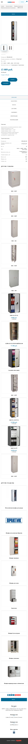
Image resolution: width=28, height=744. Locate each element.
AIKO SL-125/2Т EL (14, 420)
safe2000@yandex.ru (14, 724)
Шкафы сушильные (14, 658)
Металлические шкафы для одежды (14, 508)
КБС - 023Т (14, 395)
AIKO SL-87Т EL (14, 315)
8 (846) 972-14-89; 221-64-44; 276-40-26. (14, 717)
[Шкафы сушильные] (14, 646)
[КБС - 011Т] (14, 179)
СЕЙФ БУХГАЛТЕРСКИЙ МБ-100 (14, 343)
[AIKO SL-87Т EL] (14, 303)
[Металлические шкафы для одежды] (14, 496)
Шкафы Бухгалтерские (14, 633)
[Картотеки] (14, 596)
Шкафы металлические (18, 6)
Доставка (14, 108)
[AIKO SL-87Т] (14, 436)
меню (13, 14)
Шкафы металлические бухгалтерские (8, 7)
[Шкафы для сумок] (14, 571)
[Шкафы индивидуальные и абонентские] (14, 671)
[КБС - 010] (14, 279)
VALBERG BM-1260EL (14, 370)
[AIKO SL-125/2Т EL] (14, 408)
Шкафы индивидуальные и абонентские (14, 683)
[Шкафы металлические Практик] (14, 521)
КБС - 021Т (14, 476)
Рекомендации (14, 119)
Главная (2, 6)
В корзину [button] (5, 83)
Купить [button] (12, 79)
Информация (14, 116)
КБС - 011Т (14, 191)
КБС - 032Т (14, 265)
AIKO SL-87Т (14, 448)
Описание (14, 97)
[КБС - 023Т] (14, 383)
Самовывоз (14, 112)
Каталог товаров (9, 6)
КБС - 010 (14, 290)
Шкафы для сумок (14, 583)
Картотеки (14, 608)
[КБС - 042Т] (14, 204)
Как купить (14, 101)
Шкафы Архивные (14, 558)
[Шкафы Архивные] (14, 546)
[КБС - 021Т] (14, 464)
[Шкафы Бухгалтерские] (14, 621)
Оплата (14, 104)
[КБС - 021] (14, 229)
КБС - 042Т (14, 216)
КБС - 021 (14, 240)
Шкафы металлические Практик (14, 533)
